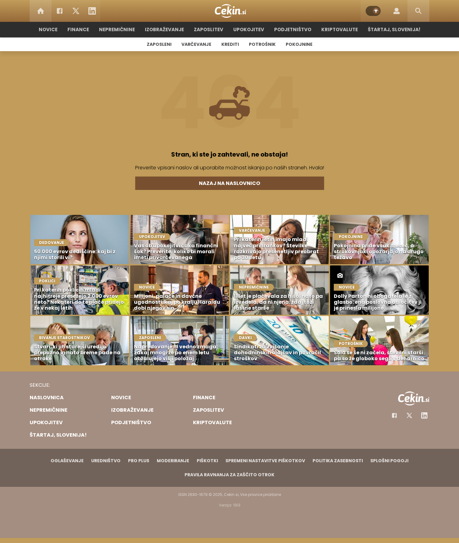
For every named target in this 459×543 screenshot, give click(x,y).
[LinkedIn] (92, 11)
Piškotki (207, 461)
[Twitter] (76, 11)
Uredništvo (106, 461)
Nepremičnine (117, 29)
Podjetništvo (292, 29)
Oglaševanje (67, 461)
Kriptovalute (339, 29)
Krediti (230, 44)
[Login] (396, 11)
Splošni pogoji (389, 461)
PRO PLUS (138, 461)
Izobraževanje (164, 29)
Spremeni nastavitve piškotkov (265, 461)
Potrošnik (262, 44)
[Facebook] (60, 11)
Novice (48, 29)
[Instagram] (424, 415)
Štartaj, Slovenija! (394, 29)
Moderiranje (173, 461)
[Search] (418, 11)
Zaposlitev (208, 29)
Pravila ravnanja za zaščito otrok (229, 475)
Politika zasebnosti (338, 461)
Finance (78, 29)
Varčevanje (196, 44)
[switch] (373, 11)
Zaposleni (159, 44)
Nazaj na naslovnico (229, 183)
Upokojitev (248, 29)
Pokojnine (299, 44)
